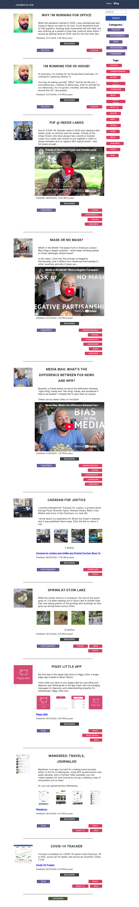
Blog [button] (116, 3)
